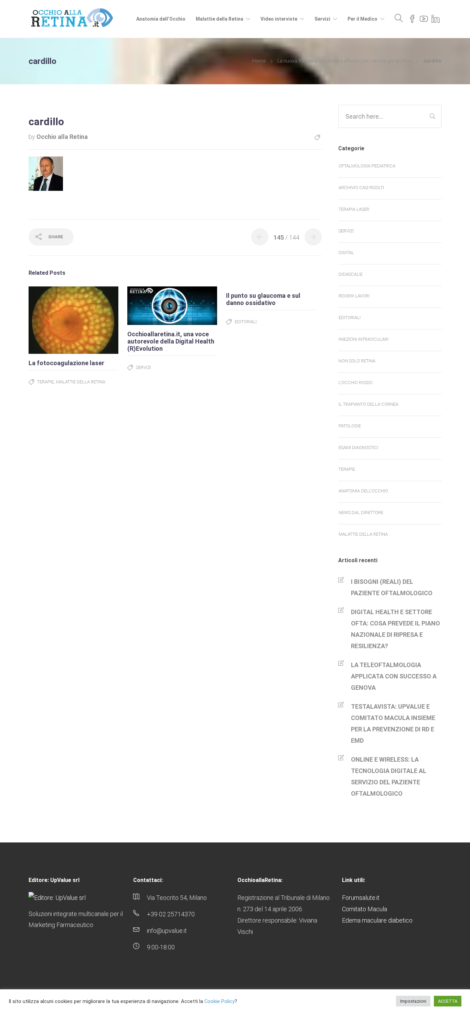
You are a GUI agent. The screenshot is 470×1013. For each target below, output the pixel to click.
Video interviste (278, 19)
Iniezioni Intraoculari (363, 339)
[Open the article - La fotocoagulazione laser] (51, 320)
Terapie (45, 381)
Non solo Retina (357, 360)
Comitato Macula (364, 909)
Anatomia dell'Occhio (363, 490)
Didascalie (351, 274)
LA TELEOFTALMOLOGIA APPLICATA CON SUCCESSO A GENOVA (394, 676)
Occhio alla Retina (62, 136)
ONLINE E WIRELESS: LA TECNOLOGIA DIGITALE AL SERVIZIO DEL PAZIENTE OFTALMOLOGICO (388, 776)
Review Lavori (354, 295)
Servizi (322, 19)
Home (259, 61)
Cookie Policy (219, 1001)
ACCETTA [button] (447, 1001)
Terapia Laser (354, 209)
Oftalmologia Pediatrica (367, 165)
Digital (346, 252)
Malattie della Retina (219, 19)
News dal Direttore (361, 512)
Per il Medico (362, 19)
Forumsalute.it (361, 897)
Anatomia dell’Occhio (160, 19)
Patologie (350, 425)
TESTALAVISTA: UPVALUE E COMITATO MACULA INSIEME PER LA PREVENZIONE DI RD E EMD (393, 723)
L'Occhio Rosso (356, 382)
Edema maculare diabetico (377, 920)
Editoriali (246, 321)
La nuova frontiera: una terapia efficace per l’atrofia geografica (344, 61)
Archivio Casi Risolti (361, 187)
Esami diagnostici (358, 447)
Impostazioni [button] (413, 1001)
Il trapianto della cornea (368, 404)
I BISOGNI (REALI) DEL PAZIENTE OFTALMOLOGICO (391, 587)
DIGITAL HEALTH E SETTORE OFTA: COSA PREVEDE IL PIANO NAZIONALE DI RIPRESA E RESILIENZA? (395, 629)
